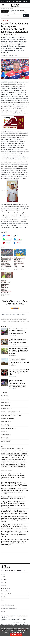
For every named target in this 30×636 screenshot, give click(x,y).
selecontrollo (10, 464)
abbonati (3, 448)
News (2, 425)
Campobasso (9, 453)
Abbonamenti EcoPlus (6, 594)
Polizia (3, 462)
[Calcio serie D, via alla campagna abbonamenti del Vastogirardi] (20, 252)
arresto (3, 451)
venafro (7, 466)
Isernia (10, 459)
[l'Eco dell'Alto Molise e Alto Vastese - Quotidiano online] (15, 5)
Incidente (4, 459)
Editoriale (4, 405)
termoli (18, 464)
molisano (9, 461)
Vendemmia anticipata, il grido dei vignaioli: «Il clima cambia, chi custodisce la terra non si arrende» (18, 351)
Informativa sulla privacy (7, 605)
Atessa (8, 451)
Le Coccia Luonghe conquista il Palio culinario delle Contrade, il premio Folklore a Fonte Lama (19, 372)
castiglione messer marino (9, 455)
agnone (14, 448)
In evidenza (4, 20)
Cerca (26, 15)
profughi (8, 462)
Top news (4, 441)
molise (15, 461)
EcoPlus (25, 570)
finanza (13, 457)
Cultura (3, 399)
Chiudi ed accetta (16, 634)
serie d (23, 314)
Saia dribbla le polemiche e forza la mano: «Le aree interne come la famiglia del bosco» (18, 341)
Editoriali (3, 585)
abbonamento (4, 314)
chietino (20, 455)
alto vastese (12, 450)
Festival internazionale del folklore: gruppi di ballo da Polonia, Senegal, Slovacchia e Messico (14, 483)
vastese (23, 464)
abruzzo (9, 448)
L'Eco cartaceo (5, 421)
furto (23, 457)
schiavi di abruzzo (21, 462)
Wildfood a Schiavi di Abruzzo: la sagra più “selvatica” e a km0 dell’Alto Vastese (14, 319)
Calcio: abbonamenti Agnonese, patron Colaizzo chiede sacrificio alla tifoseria (6, 286)
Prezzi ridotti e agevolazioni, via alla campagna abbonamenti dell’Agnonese (7, 262)
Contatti (3, 600)
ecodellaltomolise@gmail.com (8, 608)
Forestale (18, 457)
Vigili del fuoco (21, 466)
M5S (13, 459)
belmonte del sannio (17, 451)
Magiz (3, 497)
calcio (9, 314)
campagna (14, 314)
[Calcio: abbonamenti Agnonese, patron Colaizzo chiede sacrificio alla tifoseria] (7, 275)
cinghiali (26, 455)
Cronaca (3, 576)
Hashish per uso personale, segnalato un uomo (16, 322)
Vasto (3, 466)
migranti (24, 459)
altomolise (4, 450)
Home (2, 570)
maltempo (18, 459)
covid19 (3, 457)
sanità (14, 462)
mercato (19, 314)
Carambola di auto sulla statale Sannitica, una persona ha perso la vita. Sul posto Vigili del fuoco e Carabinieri (18, 12)
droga (8, 457)
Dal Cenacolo (5, 402)
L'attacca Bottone (6, 418)
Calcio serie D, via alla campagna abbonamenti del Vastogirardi (19, 262)
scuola (3, 464)
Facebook (3, 611)
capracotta (16, 453)
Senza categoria (5, 434)
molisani (3, 461)
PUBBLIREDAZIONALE (7, 428)
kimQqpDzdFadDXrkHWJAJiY (10, 531)
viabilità (13, 466)
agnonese (20, 448)
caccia (26, 451)
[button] (3, 5)
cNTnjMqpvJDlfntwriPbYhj (9, 502)
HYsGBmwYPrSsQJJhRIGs (9, 488)
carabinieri (24, 453)
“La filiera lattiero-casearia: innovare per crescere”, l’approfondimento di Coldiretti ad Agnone (19, 361)
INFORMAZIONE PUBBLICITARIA (10, 415)
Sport (2, 438)
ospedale (23, 461)
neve (19, 461)
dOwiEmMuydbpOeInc (8, 474)
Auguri (3, 395)
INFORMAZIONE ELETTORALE (10, 412)
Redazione (4, 597)
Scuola (3, 431)
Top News (19, 570)
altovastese (20, 450)
